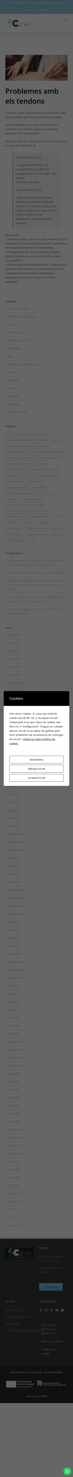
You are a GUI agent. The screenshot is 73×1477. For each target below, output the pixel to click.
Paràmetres (36, 759)
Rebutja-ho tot (36, 768)
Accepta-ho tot (36, 777)
